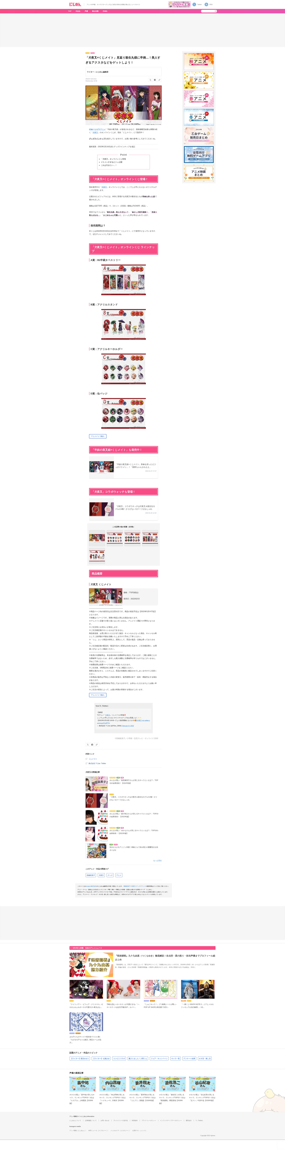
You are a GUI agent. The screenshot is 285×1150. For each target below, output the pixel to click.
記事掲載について (91, 1120)
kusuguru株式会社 (91, 886)
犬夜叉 (95, 132)
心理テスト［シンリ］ (139, 1130)
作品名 (78, 11)
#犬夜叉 (139, 720)
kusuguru (72, 1126)
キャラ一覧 (175, 1058)
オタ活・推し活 (205, 1058)
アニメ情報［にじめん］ (77, 1130)
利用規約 (135, 1120)
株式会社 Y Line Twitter (97, 763)
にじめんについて (75, 1120)
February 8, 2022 (128, 726)
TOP (69, 11)
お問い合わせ (105, 1120)
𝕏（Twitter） (200, 1120)
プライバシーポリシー (149, 1120)
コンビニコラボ (119, 1058)
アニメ (118, 875)
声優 (86, 11)
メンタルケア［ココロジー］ (119, 1130)
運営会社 (189, 1120)
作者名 (105, 11)
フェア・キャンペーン (159, 1058)
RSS (211, 4)
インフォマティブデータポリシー (171, 1120)
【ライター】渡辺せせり (80, 1058)
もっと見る (157, 860)
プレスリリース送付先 (120, 1120)
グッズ (110, 875)
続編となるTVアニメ (97, 129)
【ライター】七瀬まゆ (101, 1058)
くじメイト (93, 759)
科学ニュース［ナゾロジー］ (98, 1130)
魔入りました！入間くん (138, 1058)
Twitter (199, 4)
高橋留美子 (91, 875)
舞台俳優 (95, 11)
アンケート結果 (189, 1058)
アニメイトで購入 (97, 436)
